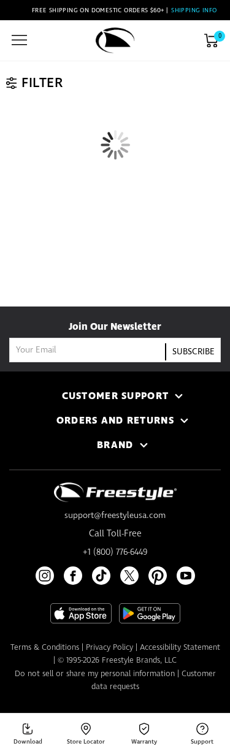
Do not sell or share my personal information (95, 674)
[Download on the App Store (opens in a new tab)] (81, 613)
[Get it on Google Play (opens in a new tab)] (149, 613)
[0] (211, 40)
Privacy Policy (109, 647)
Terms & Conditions (44, 647)
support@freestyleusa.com (115, 515)
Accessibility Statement (180, 647)
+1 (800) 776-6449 (115, 552)
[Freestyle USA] (115, 40)
